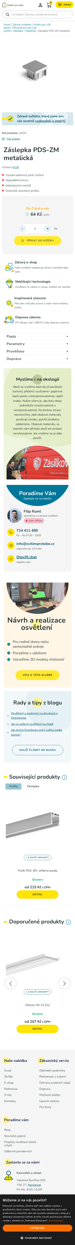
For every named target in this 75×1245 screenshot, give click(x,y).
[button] (37, 1238)
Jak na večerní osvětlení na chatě (32, 724)
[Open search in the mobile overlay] (37, 14)
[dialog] (37, 1219)
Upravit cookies (49, 1101)
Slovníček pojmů (15, 1136)
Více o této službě (37, 675)
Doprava (44, 1089)
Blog (7, 1130)
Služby (8, 1076)
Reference (11, 1089)
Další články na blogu (37, 750)
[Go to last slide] (10, 983)
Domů (7, 24)
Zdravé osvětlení (22, 24)
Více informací (56, 1220)
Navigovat (34, 1185)
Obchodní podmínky (52, 1070)
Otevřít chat (26, 557)
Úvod (7, 1070)
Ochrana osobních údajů (54, 1083)
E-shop (8, 1083)
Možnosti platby (49, 1095)
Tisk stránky (13, 139)
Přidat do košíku (40, 240)
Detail (38, 894)
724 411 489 (27, 530)
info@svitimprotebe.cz (35, 543)
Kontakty (10, 1101)
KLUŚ (15, 167)
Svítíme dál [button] (37, 1228)
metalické (30, 31)
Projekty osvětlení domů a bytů (20, 1144)
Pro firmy (45, 1107)
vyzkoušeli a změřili (50, 121)
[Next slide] (64, 983)
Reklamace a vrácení (52, 1076)
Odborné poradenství (18, 1151)
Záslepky (18, 31)
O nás (8, 1095)
